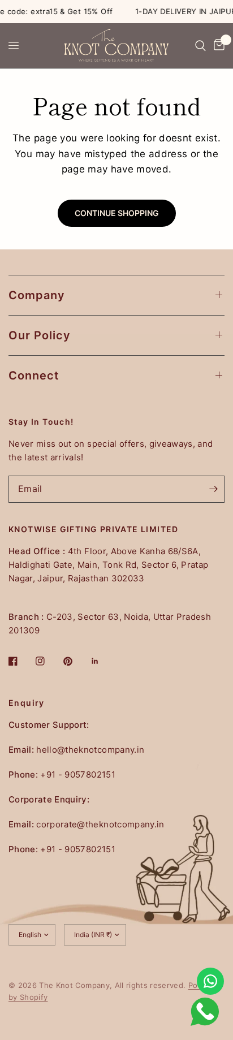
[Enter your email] (213, 489)
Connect (33, 375)
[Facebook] (20, 661)
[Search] (200, 45)
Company (36, 295)
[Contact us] (210, 981)
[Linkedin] (102, 661)
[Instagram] (48, 661)
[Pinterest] (75, 661)
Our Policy (39, 335)
